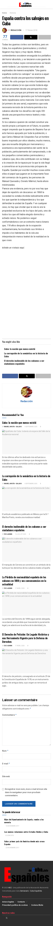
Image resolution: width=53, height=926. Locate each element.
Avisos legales (8, 902)
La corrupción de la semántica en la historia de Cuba (26, 355)
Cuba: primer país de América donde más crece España (24, 843)
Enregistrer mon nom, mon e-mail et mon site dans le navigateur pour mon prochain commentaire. (26, 792)
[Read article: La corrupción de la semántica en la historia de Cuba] (26, 499)
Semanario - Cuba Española (31, 891)
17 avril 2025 (20, 588)
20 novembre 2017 (12, 848)
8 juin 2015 (9, 836)
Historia (13, 13)
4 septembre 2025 (30, 427)
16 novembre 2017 (12, 826)
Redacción (16, 30)
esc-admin (8, 534)
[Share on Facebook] (16, 37)
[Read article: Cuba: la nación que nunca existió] (26, 442)
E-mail (6, 763)
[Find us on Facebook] (3, 918)
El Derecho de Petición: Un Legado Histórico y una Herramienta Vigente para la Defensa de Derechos (25, 638)
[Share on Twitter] (30, 37)
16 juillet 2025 (20, 534)
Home (4, 13)
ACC (10, 887)
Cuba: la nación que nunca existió (19, 348)
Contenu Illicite (37, 905)
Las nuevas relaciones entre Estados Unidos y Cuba (26, 831)
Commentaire (9, 714)
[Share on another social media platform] (44, 37)
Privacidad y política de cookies (15, 905)
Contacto (21, 902)
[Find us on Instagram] (10, 918)
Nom (5, 750)
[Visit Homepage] (26, 4)
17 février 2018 (31, 30)
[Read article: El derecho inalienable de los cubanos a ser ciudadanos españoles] (26, 549)
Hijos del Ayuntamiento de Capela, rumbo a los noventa (24, 821)
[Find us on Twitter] (7, 918)
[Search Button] (49, 4)
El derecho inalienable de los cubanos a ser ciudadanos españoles (24, 362)
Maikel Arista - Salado (13, 427)
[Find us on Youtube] (14, 918)
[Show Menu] (3, 4)
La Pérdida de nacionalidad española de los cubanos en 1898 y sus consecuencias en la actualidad (24, 580)
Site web (6, 776)
